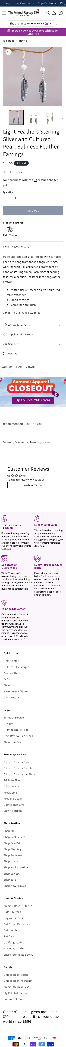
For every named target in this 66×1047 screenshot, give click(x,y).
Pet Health (10, 930)
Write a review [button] (33, 485)
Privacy (8, 723)
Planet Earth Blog (14, 948)
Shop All (9, 830)
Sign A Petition (13, 810)
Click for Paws (12, 786)
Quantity (8, 192)
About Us (9, 685)
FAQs (7, 679)
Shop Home (11, 861)
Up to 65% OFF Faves (33, 400)
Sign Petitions (47, 3)
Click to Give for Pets (16, 762)
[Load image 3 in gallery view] (49, 117)
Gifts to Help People (16, 974)
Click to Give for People (18, 768)
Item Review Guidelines (18, 736)
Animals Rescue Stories (18, 905)
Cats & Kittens (12, 911)
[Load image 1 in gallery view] (16, 117)
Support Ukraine (14, 999)
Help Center (11, 660)
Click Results (12, 697)
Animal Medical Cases (17, 987)
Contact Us (10, 673)
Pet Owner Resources (17, 924)
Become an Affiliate (16, 691)
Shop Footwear (13, 855)
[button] (48, 13)
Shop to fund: (27, 23)
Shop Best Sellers (14, 837)
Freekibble (10, 792)
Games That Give (14, 804)
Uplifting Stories (14, 942)
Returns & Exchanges (16, 667)
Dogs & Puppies (13, 918)
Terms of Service (14, 717)
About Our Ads (12, 742)
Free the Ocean (13, 798)
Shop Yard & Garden (16, 867)
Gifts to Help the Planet (18, 980)
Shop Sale (10, 879)
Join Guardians (24, 3)
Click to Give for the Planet (20, 774)
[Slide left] (4, 118)
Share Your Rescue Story (18, 954)
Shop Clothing (12, 849)
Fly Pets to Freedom (16, 993)
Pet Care (9, 936)
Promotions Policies (16, 729)
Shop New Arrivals (15, 885)
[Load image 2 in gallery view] (33, 117)
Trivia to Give (12, 780)
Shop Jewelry (12, 873)
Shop (6, 3)
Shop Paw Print (13, 843)
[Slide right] (62, 118)
